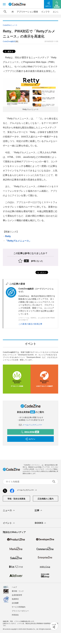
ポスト (10, 51)
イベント (7, 522)
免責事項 (15, 599)
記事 (37, 510)
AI (13, 11)
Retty (8, 236)
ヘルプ (14, 587)
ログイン (32, 439)
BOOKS (39, 522)
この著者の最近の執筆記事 (30, 323)
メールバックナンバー (32, 424)
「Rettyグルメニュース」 (18, 240)
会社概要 (15, 603)
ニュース (7, 510)
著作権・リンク (18, 591)
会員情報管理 (17, 595)
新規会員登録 (31, 432)
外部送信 (15, 614)
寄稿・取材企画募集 (16, 498)
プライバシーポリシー (20, 611)
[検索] (5, 11)
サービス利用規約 (18, 607)
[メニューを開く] (4, 4)
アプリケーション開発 (27, 11)
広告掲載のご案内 (45, 498)
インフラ (45, 11)
